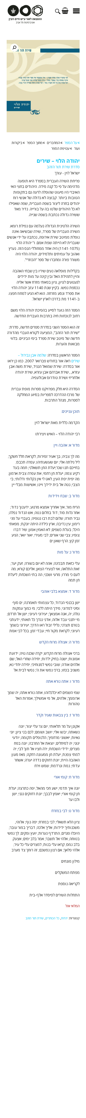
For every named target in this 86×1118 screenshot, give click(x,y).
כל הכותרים (52, 918)
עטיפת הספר (60, 148)
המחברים (53, 142)
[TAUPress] (25, 14)
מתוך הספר (34, 142)
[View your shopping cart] (66, 11)
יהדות (64, 918)
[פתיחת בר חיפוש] (58, 12)
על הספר (70, 142)
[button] (14, 48)
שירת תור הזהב (35, 918)
